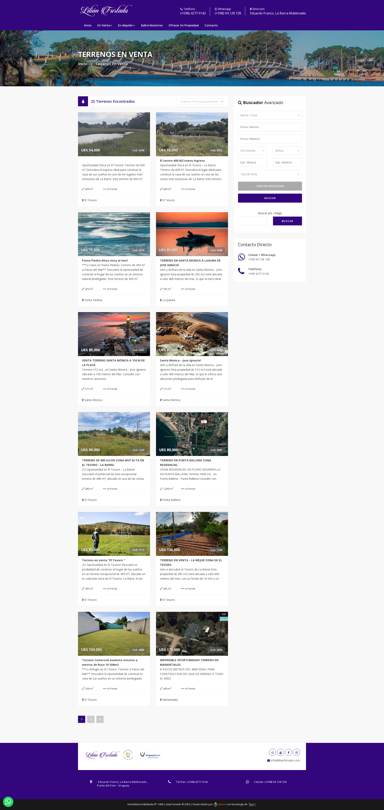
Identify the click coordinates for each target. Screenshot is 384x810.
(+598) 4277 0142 (193, 13)
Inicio (87, 25)
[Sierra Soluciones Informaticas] (252, 804)
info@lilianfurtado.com (285, 760)
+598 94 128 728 (259, 259)
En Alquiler (125, 25)
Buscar (270, 198)
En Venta (103, 25)
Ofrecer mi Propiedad (184, 25)
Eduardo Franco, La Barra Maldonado (278, 13)
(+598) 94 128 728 (228, 13)
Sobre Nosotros (152, 25)
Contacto (211, 25)
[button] (270, 115)
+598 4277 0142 (258, 274)
